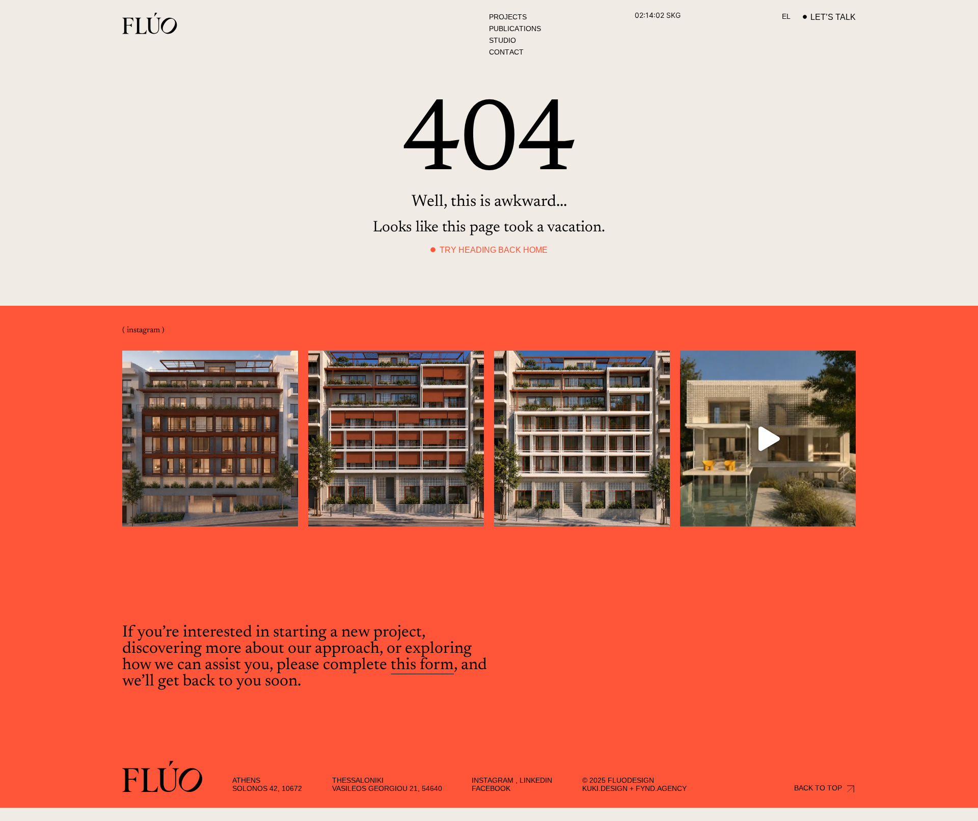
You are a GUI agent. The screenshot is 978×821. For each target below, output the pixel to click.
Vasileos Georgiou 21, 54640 (387, 788)
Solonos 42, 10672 (267, 788)
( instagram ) (143, 330)
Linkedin (536, 780)
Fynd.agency (661, 788)
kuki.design (605, 788)
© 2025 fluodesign (618, 780)
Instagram (492, 780)
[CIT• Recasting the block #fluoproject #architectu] (210, 438)
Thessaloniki (358, 780)
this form (422, 665)
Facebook (491, 788)
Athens (246, 780)
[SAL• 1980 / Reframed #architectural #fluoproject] (768, 438)
